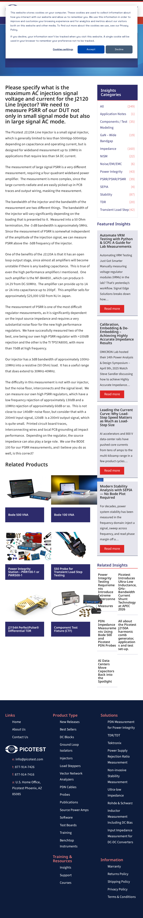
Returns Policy (118, 874)
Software (66, 817)
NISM (103, 156)
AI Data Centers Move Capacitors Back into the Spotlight (106, 671)
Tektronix (114, 743)
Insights (65, 867)
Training (66, 832)
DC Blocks (67, 737)
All (102, 106)
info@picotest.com (29, 759)
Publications (69, 802)
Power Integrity (111, 171)
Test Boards (68, 825)
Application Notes (113, 114)
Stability (106, 194)
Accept (91, 49)
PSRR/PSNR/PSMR (113, 179)
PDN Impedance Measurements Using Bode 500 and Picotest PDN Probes (107, 633)
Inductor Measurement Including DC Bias (120, 816)
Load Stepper (69, 765)
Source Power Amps (74, 810)
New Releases (70, 721)
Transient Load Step (114, 209)
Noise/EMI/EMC (111, 164)
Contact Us (20, 737)
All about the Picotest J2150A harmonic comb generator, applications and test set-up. (127, 635)
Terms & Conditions (122, 896)
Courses (65, 882)
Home (16, 721)
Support (66, 875)
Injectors (66, 758)
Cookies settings (63, 49)
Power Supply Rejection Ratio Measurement (119, 756)
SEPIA (104, 186)
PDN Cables (68, 787)
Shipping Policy (119, 881)
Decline (119, 49)
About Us (18, 729)
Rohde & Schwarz (120, 803)
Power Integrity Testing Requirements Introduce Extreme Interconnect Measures (106, 590)
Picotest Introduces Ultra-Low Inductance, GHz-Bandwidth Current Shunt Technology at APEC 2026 (127, 592)
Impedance (108, 148)
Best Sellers (68, 729)
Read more (16, 484)
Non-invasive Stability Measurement (117, 776)
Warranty (114, 866)
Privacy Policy (117, 889)
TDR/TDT (114, 735)
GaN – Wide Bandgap (108, 138)
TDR (103, 202)
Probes (65, 794)
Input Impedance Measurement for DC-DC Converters (120, 836)
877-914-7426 (25, 767)
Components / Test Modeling (113, 124)
